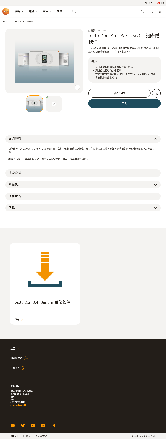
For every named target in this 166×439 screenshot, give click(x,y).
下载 (17, 319)
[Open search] (142, 11)
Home (5, 21)
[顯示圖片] (34, 103)
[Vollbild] (77, 87)
